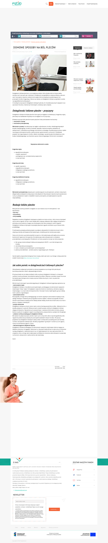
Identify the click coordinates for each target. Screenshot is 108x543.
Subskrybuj (53, 509)
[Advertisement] (45, 19)
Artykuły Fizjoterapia (60, 4)
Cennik (29, 527)
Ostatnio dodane (88, 48)
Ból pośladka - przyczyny (77, 62)
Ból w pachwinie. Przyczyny (78, 54)
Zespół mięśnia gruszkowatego (77, 88)
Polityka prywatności (53, 527)
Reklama (36, 527)
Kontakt (22, 527)
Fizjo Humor (81, 4)
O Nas (16, 527)
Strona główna (17, 42)
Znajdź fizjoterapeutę (92, 4)
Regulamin (43, 527)
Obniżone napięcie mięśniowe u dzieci (78, 79)
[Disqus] (46, 396)
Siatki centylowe (72, 4)
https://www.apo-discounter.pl (31, 258)
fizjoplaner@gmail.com (21, 490)
